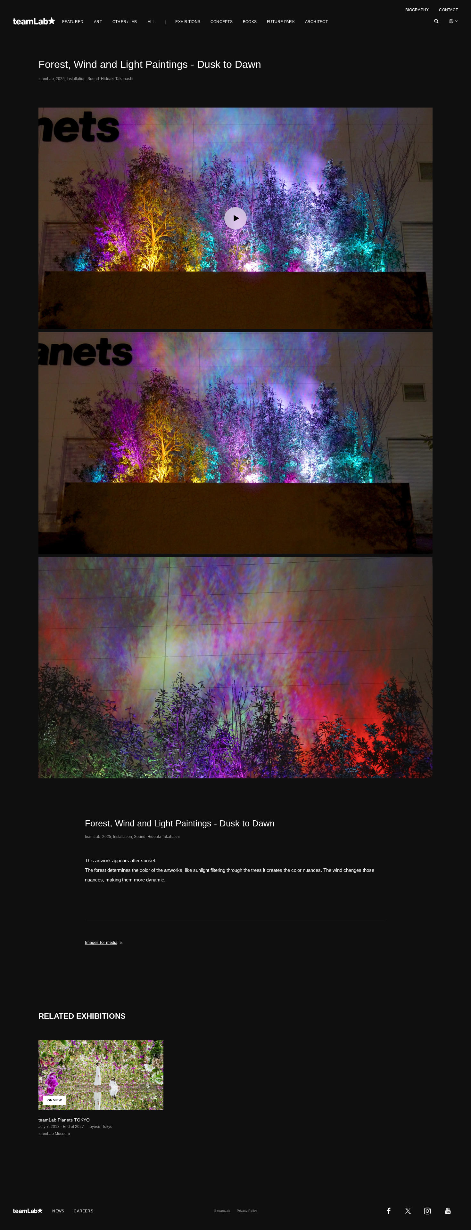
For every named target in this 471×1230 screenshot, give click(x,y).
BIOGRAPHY (417, 10)
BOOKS (250, 22)
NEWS (58, 1211)
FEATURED (72, 22)
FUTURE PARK (281, 22)
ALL (151, 22)
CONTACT (448, 10)
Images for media (101, 942)
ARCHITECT (316, 22)
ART (98, 22)
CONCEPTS (222, 22)
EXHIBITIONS (187, 22)
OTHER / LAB (124, 22)
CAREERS (83, 1211)
